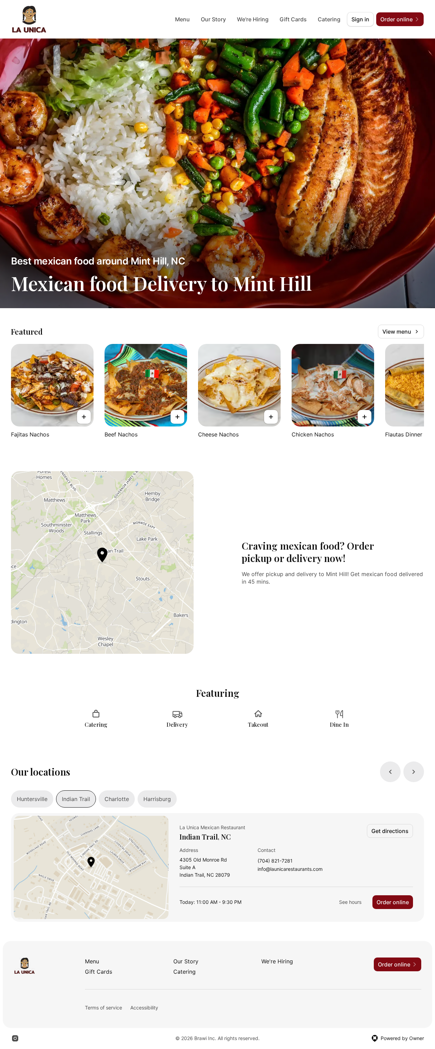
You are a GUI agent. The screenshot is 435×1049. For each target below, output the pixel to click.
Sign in (360, 19)
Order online (393, 902)
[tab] (32, 799)
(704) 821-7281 (275, 861)
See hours (350, 902)
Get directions (390, 831)
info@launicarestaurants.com (290, 869)
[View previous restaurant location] (390, 771)
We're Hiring (253, 19)
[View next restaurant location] (413, 771)
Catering (329, 19)
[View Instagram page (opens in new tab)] (15, 1038)
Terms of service (103, 1007)
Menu (182, 19)
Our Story (213, 19)
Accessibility (144, 1007)
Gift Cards (293, 19)
